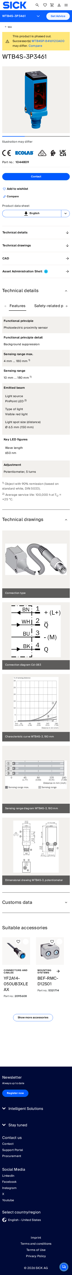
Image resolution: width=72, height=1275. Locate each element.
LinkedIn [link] (8, 1176)
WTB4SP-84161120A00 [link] (48, 41)
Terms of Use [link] (36, 1250)
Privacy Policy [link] (36, 1256)
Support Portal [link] (12, 1150)
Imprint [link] (36, 1237)
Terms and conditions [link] (35, 1243)
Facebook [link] (9, 1182)
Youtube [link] (8, 1200)
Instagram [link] (9, 1188)
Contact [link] (7, 1144)
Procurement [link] (11, 1156)
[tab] (17, 306)
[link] (14, 5)
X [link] (3, 1194)
